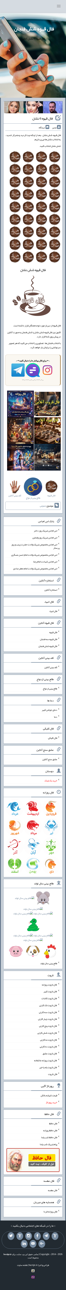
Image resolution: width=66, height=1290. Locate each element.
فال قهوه (53, 632)
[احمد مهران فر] (52, 108)
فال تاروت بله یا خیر (48, 1067)
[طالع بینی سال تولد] (33, 926)
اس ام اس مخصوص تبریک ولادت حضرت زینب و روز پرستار (35, 546)
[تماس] (19, 1236)
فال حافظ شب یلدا (49, 1137)
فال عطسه (52, 1190)
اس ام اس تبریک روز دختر (45, 530)
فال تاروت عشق (50, 1053)
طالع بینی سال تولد (48, 963)
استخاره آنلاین (50, 589)
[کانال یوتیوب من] (33, 1244)
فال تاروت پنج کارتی (48, 1026)
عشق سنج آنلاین (49, 759)
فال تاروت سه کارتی (48, 1012)
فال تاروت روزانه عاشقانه (45, 1060)
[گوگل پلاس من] (41, 1244)
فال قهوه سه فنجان (48, 639)
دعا (55, 716)
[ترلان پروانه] (33, 108)
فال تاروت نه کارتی (48, 1039)
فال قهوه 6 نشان (42, 118)
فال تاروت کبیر (50, 991)
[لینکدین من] (24, 1244)
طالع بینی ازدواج (50, 688)
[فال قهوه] (47, 431)
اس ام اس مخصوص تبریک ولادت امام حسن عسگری (34, 554)
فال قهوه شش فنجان (34, 29)
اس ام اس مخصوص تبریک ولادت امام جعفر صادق (35, 568)
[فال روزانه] (20, 404)
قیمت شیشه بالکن (49, 1095)
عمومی (43, 505)
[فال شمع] (20, 431)
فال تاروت (52, 1074)
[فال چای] (47, 458)
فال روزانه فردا (50, 1211)
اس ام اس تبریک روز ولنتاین (44, 537)
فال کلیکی (52, 738)
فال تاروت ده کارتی (48, 1046)
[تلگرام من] (46, 1236)
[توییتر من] (11, 1236)
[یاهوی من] (55, 1236)
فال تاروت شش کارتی (47, 1032)
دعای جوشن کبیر (49, 709)
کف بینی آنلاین (50, 667)
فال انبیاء (53, 611)
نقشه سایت (22, 1265)
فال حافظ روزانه (50, 1130)
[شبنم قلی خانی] (14, 108)
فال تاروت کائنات (49, 998)
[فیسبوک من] (37, 1236)
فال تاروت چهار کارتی (47, 1019)
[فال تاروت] (47, 404)
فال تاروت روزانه (49, 984)
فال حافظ (53, 1123)
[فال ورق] (20, 458)
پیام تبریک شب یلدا (48, 1144)
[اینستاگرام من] (28, 1236)
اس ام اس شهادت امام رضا (45, 561)
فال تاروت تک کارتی (48, 1005)
